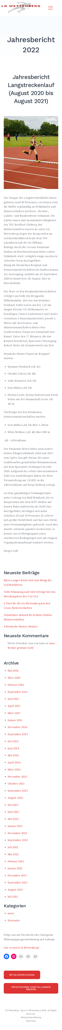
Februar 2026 (16, 684)
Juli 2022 (13, 847)
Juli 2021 (13, 896)
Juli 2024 (13, 741)
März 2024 (14, 769)
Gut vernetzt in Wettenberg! (21, 947)
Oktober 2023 (16, 783)
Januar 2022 (15, 868)
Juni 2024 (13, 748)
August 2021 (15, 889)
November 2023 (17, 776)
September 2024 (18, 734)
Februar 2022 (16, 861)
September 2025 (18, 692)
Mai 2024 (13, 755)
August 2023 (15, 797)
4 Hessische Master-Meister (21, 626)
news (11, 913)
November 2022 (17, 833)
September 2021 (18, 882)
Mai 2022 (13, 854)
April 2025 (14, 706)
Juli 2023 (13, 805)
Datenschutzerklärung (31, 1017)
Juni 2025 (13, 699)
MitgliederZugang (22, 974)
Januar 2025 (15, 720)
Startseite (14, 920)
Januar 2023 (15, 826)
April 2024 (14, 762)
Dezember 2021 (17, 875)
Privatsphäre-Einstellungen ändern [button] (31, 988)
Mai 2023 (13, 819)
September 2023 (18, 790)
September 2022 (18, 840)
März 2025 (14, 713)
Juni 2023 (13, 812)
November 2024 (17, 727)
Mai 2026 (13, 670)
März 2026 (14, 677)
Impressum (31, 1020)
